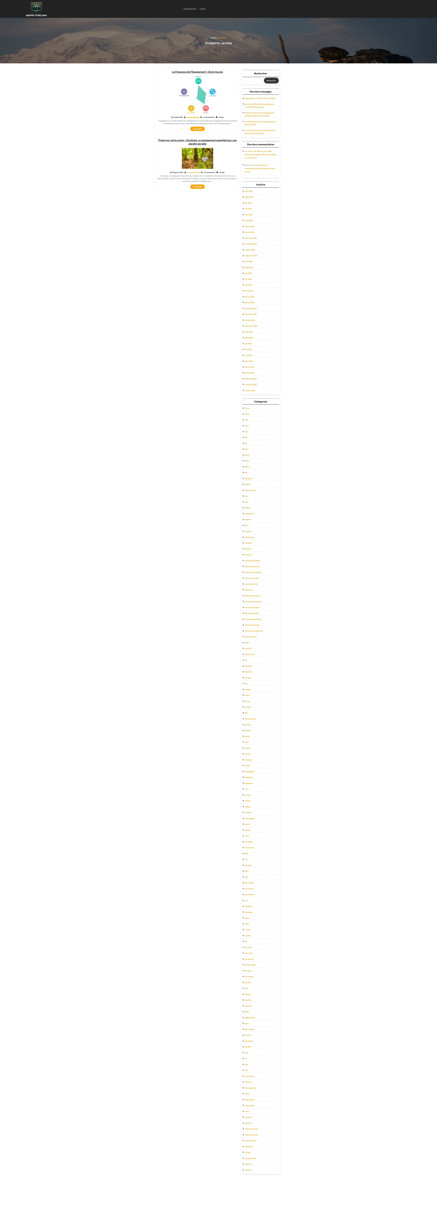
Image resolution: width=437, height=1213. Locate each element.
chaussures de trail (252, 613)
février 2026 (249, 226)
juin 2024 (248, 343)
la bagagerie (249, 771)
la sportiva (249, 777)
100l (246, 420)
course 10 (248, 648)
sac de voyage (250, 965)
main (247, 789)
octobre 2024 (250, 320)
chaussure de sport (252, 578)
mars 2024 (249, 361)
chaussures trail (250, 637)
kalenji (247, 765)
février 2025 (249, 297)
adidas (247, 484)
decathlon (248, 666)
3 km (246, 432)
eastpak (248, 689)
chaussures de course (252, 596)
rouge (247, 918)
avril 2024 (248, 355)
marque (248, 795)
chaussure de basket (252, 560)
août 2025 (248, 261)
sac (246, 941)
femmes (248, 707)
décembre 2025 (251, 238)
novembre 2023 (251, 384)
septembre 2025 (251, 256)
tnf (246, 1058)
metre (247, 824)
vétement (248, 1123)
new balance (249, 848)
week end (248, 1164)
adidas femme (250, 490)
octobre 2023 (250, 390)
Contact (202, 9)
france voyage (250, 719)
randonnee (249, 912)
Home (213, 38)
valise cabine (249, 1100)
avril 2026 (248, 215)
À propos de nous (190, 9)
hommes (248, 754)
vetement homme (251, 1135)
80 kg (247, 455)
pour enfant (249, 883)
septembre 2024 (251, 326)
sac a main (249, 953)
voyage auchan (250, 1158)
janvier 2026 (249, 232)
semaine (248, 1000)
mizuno (247, 830)
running (247, 930)
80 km (247, 461)
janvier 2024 (249, 373)
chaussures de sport (252, 607)
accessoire (249, 478)
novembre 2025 (251, 244)
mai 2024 (248, 349)
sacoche (248, 982)
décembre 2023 (251, 379)
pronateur (248, 906)
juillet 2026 (249, 197)
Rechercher (260, 73)
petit (246, 871)
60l (246, 443)
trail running (249, 1076)
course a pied (250, 654)
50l (246, 437)
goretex (248, 730)
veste (247, 1111)
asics (246, 502)
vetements (249, 1146)
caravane (248, 543)
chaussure (248, 555)
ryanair (247, 935)
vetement (248, 1117)
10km (247, 426)
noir (246, 859)
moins (247, 836)
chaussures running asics (254, 631)
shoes (247, 1012)
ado (246, 496)
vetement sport (250, 1140)
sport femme (249, 1029)
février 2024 (249, 367)
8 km (246, 449)
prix (246, 900)
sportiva (248, 1035)
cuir (246, 660)
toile (246, 1064)
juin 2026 (248, 203)
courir (247, 642)
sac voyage (249, 976)
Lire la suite (199, 129)
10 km (247, 408)
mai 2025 (248, 279)
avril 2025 (248, 285)
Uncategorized (250, 1088)
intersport (248, 760)
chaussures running (252, 625)
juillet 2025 (249, 267)
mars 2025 (249, 291)
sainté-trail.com (36, 15)
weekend (248, 1170)
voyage (247, 1152)
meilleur (248, 807)
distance (248, 678)
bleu (246, 525)
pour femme (249, 889)
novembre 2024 (251, 314)
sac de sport (249, 959)
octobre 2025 (250, 250)
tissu (246, 1053)
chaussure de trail (251, 584)
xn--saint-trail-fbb (192, 117)
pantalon (248, 865)
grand (247, 736)
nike (246, 853)
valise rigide (249, 1105)
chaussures (249, 590)
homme (247, 748)
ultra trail (248, 1082)
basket (247, 508)
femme (247, 701)
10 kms (247, 414)
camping (248, 531)
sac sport (248, 971)
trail (246, 1070)
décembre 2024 (251, 308)
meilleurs (248, 812)
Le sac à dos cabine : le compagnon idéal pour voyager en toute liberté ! (260, 154)
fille (246, 713)
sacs (246, 988)
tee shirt (248, 1047)
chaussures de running (253, 601)
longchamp (249, 783)
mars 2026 (249, 220)
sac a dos (248, 947)
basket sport (249, 514)
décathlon (248, 672)
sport (247, 1023)
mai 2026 (248, 209)
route (247, 924)
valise (247, 1094)
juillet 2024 (249, 338)
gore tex (248, 725)
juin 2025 (248, 273)
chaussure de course (252, 566)
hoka (246, 742)
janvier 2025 (249, 302)
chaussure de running (253, 572)
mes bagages (250, 818)
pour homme (249, 894)
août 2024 (249, 332)
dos (246, 683)
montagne (249, 842)
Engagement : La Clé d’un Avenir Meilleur (260, 98)
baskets (248, 519)
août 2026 (248, 191)
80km (247, 467)
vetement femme (251, 1129)
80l (246, 473)
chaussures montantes (253, 619)
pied (246, 877)
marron (247, 801)
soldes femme (250, 1018)
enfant (247, 695)
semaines (248, 1006)
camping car (249, 537)
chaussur (248, 549)
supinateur (249, 1041)
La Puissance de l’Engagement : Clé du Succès (197, 71)
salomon (248, 994)
